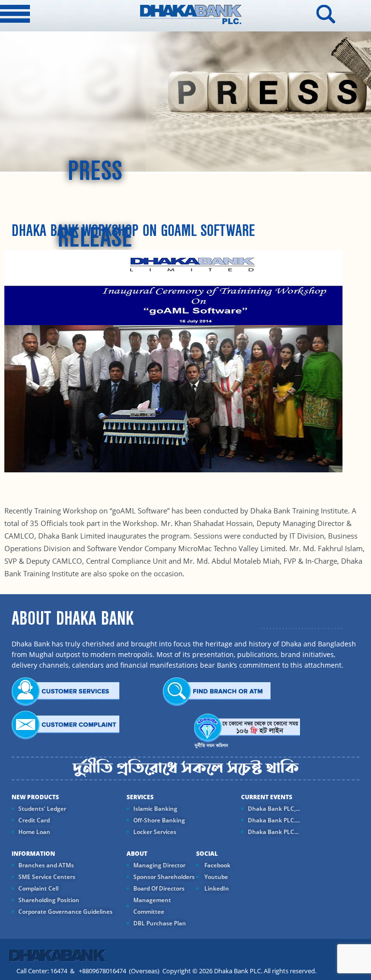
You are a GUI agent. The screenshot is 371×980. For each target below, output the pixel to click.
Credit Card (34, 820)
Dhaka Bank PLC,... (274, 808)
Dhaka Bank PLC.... (274, 820)
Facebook (216, 865)
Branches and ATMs (46, 865)
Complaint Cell (38, 888)
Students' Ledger (42, 808)
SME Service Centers (46, 877)
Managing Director (159, 865)
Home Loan (34, 832)
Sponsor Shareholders (164, 877)
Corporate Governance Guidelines (65, 911)
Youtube (215, 877)
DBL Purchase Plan (159, 923)
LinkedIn (216, 888)
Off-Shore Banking (159, 820)
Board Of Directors (159, 888)
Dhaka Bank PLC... (273, 832)
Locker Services (154, 832)
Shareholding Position (48, 900)
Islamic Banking (155, 808)
